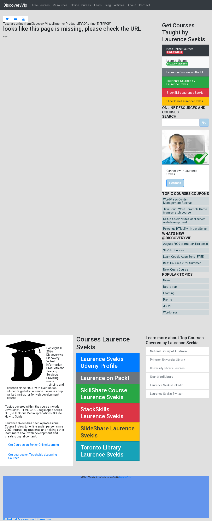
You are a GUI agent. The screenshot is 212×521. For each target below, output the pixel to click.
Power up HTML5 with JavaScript (185, 228)
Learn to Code (125, 477)
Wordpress (170, 312)
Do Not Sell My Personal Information (27, 519)
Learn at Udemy (177, 62)
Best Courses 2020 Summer (182, 263)
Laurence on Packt (105, 378)
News (167, 280)
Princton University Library (167, 359)
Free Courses (41, 5)
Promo (167, 299)
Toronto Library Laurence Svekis (102, 451)
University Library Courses (167, 368)
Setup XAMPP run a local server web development (184, 220)
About (132, 5)
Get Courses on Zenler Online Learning (33, 444)
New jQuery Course (175, 269)
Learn (98, 5)
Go (204, 122)
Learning (169, 293)
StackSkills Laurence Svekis (185, 92)
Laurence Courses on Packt (184, 72)
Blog (108, 5)
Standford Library (161, 376)
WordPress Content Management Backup (177, 201)
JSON (167, 306)
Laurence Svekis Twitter (166, 393)
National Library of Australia (168, 351)
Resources (60, 5)
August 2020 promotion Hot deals (185, 243)
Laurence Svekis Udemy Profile (102, 362)
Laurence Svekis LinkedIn (166, 385)
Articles (119, 5)
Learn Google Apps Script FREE (183, 256)
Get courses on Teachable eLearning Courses (32, 456)
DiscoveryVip (15, 5)
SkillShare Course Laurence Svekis (104, 394)
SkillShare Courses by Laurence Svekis (180, 82)
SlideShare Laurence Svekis (184, 101)
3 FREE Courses (173, 250)
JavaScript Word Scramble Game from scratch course (185, 211)
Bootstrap (170, 286)
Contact (144, 5)
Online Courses (81, 5)
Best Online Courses (180, 50)
